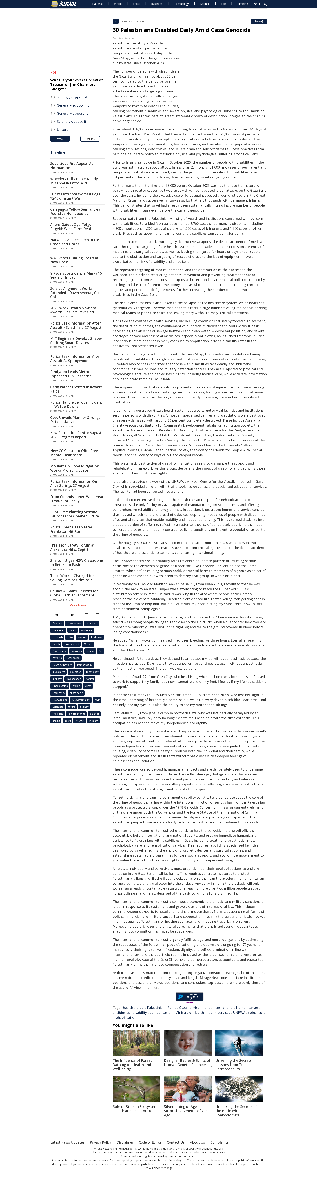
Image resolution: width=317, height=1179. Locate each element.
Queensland (60, 651)
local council (73, 658)
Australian (87, 630)
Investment (59, 671)
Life (223, 4)
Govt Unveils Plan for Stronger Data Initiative (76, 419)
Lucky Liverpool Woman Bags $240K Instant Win (75, 196)
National (97, 4)
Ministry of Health (189, 1012)
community (59, 630)
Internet (80, 720)
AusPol (90, 678)
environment (200, 1007)
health (128, 1007)
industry (57, 678)
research (58, 637)
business (77, 651)
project (76, 685)
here (155, 987)
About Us (197, 1142)
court (68, 720)
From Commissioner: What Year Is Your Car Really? (76, 498)
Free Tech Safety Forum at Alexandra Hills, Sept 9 (72, 547)
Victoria (82, 637)
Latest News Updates (67, 1142)
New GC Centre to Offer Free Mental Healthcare (74, 452)
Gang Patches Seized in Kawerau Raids (77, 389)
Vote (60, 139)
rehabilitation (125, 1017)
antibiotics (121, 1012)
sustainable (76, 692)
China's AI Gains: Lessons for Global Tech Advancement (74, 593)
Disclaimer (125, 1142)
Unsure (62, 129)
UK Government (81, 699)
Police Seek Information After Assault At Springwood (75, 358)
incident (93, 720)
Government (75, 623)
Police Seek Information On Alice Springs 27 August (73, 483)
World (118, 4)
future (71, 706)
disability (139, 1012)
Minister (88, 644)
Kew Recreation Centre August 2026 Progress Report (75, 434)
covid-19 (57, 658)
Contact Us (176, 1142)
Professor (96, 637)
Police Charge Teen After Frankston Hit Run (71, 529)
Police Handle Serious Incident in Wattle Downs (76, 404)
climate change (76, 713)
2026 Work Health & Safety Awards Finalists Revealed (73, 310)
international (223, 1007)
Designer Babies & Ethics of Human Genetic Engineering (188, 1062)
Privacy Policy (100, 1142)
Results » (90, 139)
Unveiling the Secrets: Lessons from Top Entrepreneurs (233, 1064)
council (90, 651)
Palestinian (156, 1007)
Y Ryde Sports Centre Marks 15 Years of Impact (76, 275)
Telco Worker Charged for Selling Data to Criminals (72, 577)
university (92, 623)
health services (218, 1012)
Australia (58, 623)
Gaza (183, 1007)
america (94, 713)
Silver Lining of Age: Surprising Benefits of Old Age (186, 1110)
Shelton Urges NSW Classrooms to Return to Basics (77, 562)
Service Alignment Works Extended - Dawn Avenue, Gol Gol (75, 292)
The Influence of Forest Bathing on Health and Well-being (132, 1064)
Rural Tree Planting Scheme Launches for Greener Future (74, 514)
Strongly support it (72, 97)
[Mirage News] (65, 4)
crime (88, 685)
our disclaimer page (160, 1168)
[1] (184, 1160)
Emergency (59, 692)
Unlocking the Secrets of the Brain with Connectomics (236, 1110)
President (58, 713)
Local (136, 4)
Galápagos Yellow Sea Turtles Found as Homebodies (75, 211)
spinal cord (257, 1012)
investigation (74, 678)
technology (92, 671)
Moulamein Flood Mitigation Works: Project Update (74, 468)
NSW (70, 637)
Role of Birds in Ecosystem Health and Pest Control (135, 1108)
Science (205, 4)
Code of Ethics (150, 1142)
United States (60, 685)
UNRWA (239, 1012)
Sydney (84, 706)
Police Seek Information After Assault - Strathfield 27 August (75, 325)
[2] (187, 1160)
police (73, 630)
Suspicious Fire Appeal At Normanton (71, 165)
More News (78, 605)
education (75, 671)
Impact (56, 720)
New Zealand (60, 699)
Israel (140, 1007)
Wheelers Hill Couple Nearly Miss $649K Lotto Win (74, 180)
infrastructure (85, 664)
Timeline (242, 4)
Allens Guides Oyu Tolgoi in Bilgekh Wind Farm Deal (73, 226)
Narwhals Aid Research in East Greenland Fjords (75, 241)
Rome (171, 1007)
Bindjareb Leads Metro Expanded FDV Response (71, 373)
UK (101, 651)
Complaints (219, 1142)
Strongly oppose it (71, 121)
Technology (181, 4)
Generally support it (73, 105)
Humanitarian (247, 1007)
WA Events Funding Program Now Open (74, 260)
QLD (97, 699)
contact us (258, 1164)
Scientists (58, 706)
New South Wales (62, 664)
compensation (161, 1012)
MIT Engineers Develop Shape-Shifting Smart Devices (76, 340)
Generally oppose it (72, 113)
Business (157, 4)
